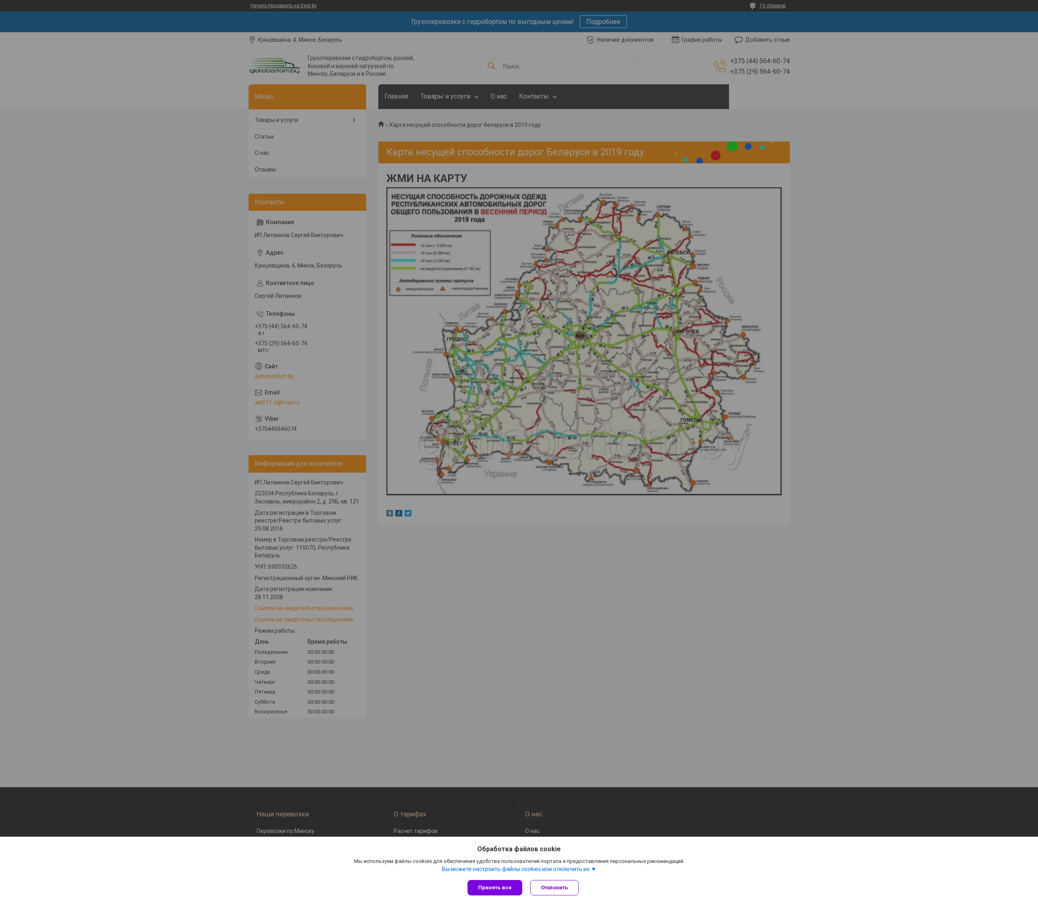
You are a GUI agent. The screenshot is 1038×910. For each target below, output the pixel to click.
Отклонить (554, 887)
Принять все (495, 887)
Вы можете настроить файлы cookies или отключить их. (516, 869)
